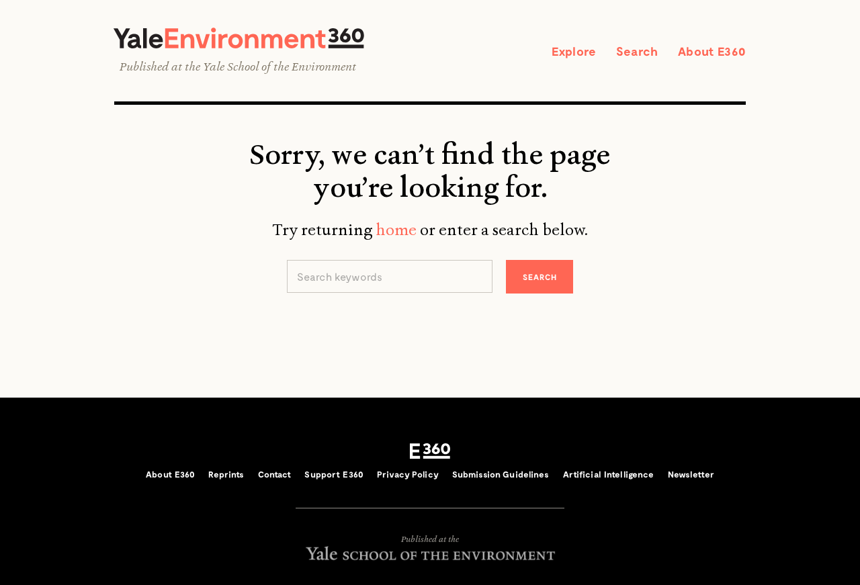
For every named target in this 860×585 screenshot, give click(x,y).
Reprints (226, 474)
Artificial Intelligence (608, 474)
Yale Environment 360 (239, 38)
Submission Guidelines (501, 474)
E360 (430, 451)
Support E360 (333, 474)
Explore (574, 51)
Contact (275, 474)
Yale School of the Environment (279, 66)
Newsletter (691, 474)
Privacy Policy (408, 474)
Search (637, 51)
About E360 (712, 51)
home (396, 229)
